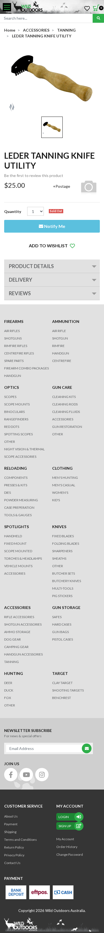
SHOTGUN (60, 338)
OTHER (9, 441)
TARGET (60, 673)
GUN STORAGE (66, 607)
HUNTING (13, 673)
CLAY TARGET (62, 683)
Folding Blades (65, 543)
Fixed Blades (63, 536)
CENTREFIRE (61, 361)
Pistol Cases (62, 639)
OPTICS (11, 387)
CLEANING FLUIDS (66, 412)
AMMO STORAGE (17, 632)
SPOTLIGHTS (16, 526)
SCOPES (10, 397)
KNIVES (59, 526)
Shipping (10, 832)
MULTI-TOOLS (62, 588)
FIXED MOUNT (15, 543)
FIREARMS (13, 321)
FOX (7, 698)
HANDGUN (60, 353)
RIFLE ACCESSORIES (19, 617)
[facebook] (10, 774)
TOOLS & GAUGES (18, 515)
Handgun (12, 376)
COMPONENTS (15, 478)
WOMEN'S (60, 492)
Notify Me (54, 226)
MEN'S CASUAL (63, 485)
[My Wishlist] (87, 8)
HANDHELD (13, 536)
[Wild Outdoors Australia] (56, 7)
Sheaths (59, 558)
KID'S (56, 500)
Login (64, 817)
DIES (7, 492)
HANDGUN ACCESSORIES (23, 654)
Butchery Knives (66, 581)
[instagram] (42, 774)
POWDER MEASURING (21, 500)
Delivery (20, 280)
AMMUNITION (65, 321)
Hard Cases (61, 624)
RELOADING (15, 468)
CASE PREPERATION (19, 507)
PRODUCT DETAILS (31, 266)
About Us (11, 816)
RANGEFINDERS (16, 419)
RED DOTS (11, 427)
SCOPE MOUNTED (18, 551)
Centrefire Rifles (19, 353)
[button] (52, 246)
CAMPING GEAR (16, 647)
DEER (8, 683)
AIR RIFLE (59, 331)
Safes (57, 617)
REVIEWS (20, 293)
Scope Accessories (20, 456)
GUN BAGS (60, 632)
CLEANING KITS (64, 397)
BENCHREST (61, 698)
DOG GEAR (12, 639)
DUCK (8, 690)
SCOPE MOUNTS (17, 404)
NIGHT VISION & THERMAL (24, 449)
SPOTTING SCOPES (18, 434)
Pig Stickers (62, 596)
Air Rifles (12, 331)
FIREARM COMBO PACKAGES (26, 368)
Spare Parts (14, 361)
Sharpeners (62, 551)
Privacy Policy (14, 855)
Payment (10, 824)
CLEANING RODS (65, 404)
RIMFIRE (58, 346)
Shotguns (13, 338)
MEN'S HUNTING (65, 478)
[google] (26, 774)
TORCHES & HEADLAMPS (23, 558)
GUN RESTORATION (67, 427)
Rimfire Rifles (15, 346)
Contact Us (12, 863)
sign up (65, 826)
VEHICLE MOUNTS (18, 566)
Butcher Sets (63, 573)
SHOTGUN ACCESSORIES (23, 624)
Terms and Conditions (20, 839)
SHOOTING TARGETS (68, 690)
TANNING (11, 662)
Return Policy (14, 847)
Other (57, 566)
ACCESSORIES (62, 419)
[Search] (98, 18)
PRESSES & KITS (15, 485)
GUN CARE (62, 387)
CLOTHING (62, 468)
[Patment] (16, 892)
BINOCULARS (14, 412)
